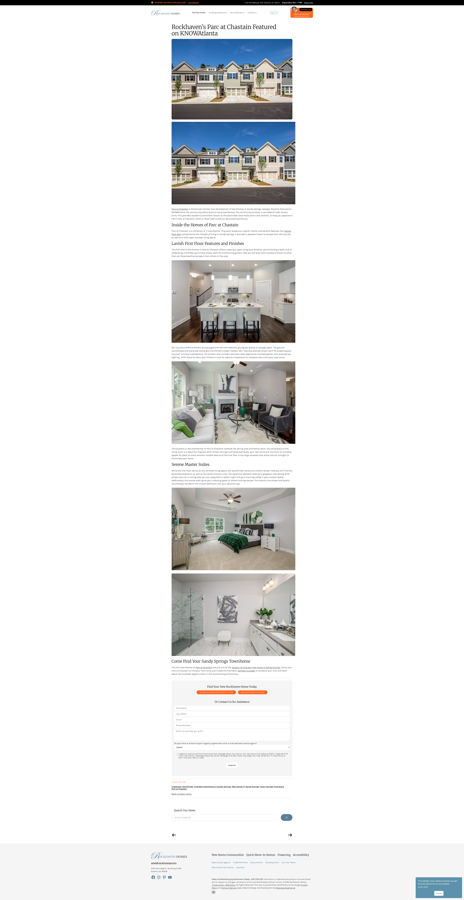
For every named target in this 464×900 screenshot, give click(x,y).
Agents (274, 12)
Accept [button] (439, 893)
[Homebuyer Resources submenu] (227, 12)
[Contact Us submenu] (256, 12)
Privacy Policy (218, 885)
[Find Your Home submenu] (205, 12)
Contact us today (246, 670)
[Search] (286, 817)
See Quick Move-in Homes (252, 692)
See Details (193, 2)
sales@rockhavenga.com (164, 863)
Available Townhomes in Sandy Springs (212, 786)
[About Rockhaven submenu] (244, 12)
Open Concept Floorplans (272, 786)
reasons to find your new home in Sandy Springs (256, 667)
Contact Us (306, 9)
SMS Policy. (230, 885)
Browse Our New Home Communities (216, 692)
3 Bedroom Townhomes (182, 786)
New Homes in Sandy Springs (245, 786)
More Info (308, 2)
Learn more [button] (423, 887)
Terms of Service (228, 888)
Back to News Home (182, 794)
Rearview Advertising (285, 888)
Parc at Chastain (180, 209)
